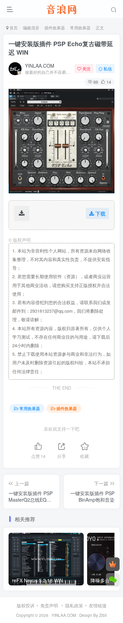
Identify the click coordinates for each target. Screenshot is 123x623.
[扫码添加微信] (113, 580)
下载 (100, 213)
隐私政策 (74, 605)
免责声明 (49, 605)
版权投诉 (26, 605)
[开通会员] (113, 564)
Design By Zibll (93, 615)
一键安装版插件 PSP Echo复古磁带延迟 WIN (61, 48)
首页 (13, 27)
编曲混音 (31, 27)
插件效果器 (54, 27)
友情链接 (98, 605)
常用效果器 (80, 27)
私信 (108, 68)
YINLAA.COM (39, 65)
